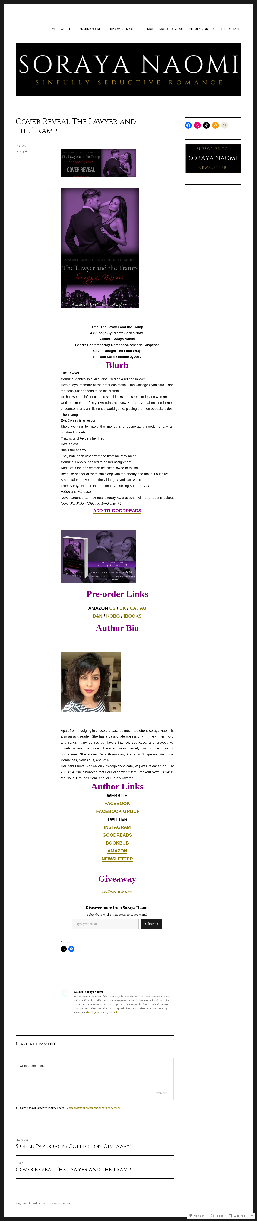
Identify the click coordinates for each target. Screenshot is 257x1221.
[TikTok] (206, 125)
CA (133, 608)
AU (143, 608)
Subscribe (151, 924)
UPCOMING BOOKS (122, 29)
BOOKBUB (117, 843)
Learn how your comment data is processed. (94, 1108)
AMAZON (117, 850)
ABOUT (65, 29)
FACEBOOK (117, 803)
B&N (97, 616)
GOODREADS (117, 835)
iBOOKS (133, 616)
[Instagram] (197, 125)
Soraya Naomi (23, 1203)
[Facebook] (188, 125)
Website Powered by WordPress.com (51, 1203)
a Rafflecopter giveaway (117, 892)
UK (122, 608)
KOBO (113, 616)
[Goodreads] (224, 125)
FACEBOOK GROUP (171, 29)
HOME (51, 29)
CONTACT (147, 29)
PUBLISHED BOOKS (88, 29)
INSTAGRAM (117, 827)
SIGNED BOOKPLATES (227, 29)
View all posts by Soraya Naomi (101, 1012)
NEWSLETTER (117, 858)
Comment (161, 1092)
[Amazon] (215, 125)
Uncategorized (23, 151)
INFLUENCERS (198, 29)
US (112, 608)
